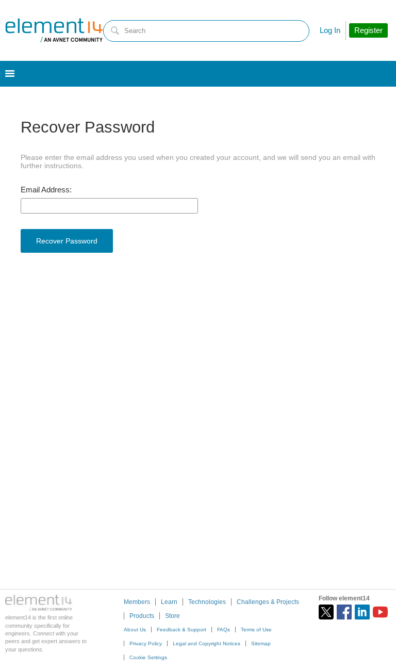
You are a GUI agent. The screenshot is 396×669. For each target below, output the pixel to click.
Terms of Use (256, 629)
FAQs (223, 629)
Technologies (207, 602)
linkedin (362, 612)
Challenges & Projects (268, 602)
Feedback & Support (181, 629)
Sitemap (261, 643)
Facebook (344, 612)
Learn (169, 602)
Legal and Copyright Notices (206, 643)
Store (172, 615)
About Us (135, 629)
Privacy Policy (145, 643)
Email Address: (46, 190)
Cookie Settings (148, 657)
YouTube (380, 612)
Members (137, 602)
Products (141, 615)
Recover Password (66, 241)
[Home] (54, 30)
